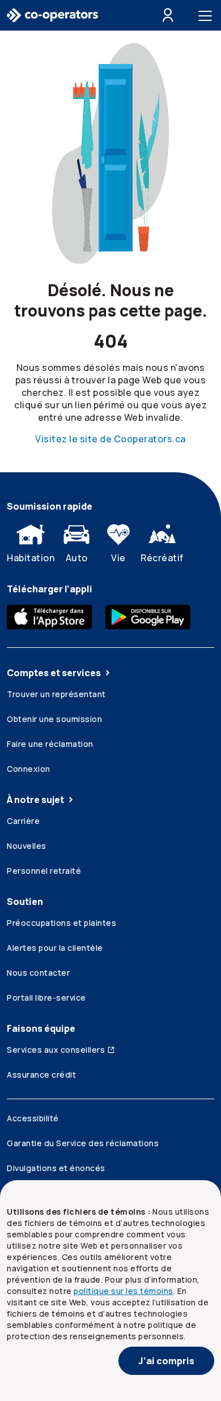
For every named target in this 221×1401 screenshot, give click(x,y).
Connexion (28, 768)
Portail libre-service (46, 997)
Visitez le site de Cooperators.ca (110, 439)
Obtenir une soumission (54, 719)
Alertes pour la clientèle (55, 947)
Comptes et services (54, 673)
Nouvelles (26, 845)
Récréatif (162, 558)
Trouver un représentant (56, 694)
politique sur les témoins (123, 1290)
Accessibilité (33, 1118)
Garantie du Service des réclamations (83, 1143)
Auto (77, 558)
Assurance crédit (41, 1074)
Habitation (30, 558)
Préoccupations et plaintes (61, 922)
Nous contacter (38, 972)
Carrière (23, 820)
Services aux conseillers (56, 1049)
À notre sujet (35, 799)
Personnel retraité (44, 870)
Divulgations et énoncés (56, 1168)
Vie (118, 558)
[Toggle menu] (207, 15)
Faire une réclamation (50, 743)
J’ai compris (166, 1361)
